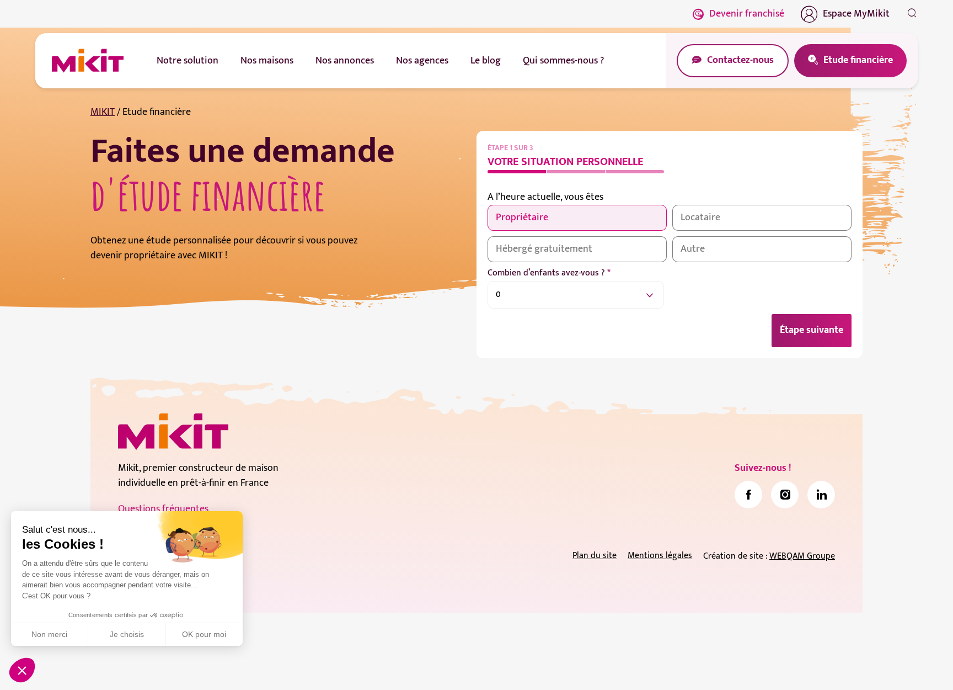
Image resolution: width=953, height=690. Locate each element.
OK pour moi (204, 634)
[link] (748, 494)
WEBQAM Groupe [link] (802, 556)
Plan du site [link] (594, 555)
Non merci (49, 634)
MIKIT (102, 112)
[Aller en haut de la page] (911, 665)
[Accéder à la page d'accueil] (173, 431)
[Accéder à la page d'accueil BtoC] (87, 60)
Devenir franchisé (746, 14)
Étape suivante (811, 330)
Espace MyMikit (856, 14)
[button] (22, 670)
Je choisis (127, 634)
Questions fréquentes (163, 509)
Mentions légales (660, 555)
